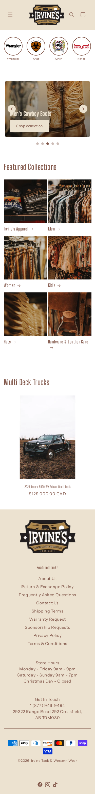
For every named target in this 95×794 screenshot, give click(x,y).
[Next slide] (83, 109)
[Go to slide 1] (37, 143)
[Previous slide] (12, 109)
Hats (7, 341)
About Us (47, 578)
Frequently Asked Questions (47, 594)
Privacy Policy (47, 635)
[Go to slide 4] (52, 143)
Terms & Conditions (47, 643)
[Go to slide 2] (42, 143)
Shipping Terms (47, 611)
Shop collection (29, 126)
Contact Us (47, 602)
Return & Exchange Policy (47, 586)
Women (9, 285)
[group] (13, 48)
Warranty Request (47, 619)
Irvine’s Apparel (16, 228)
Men (51, 228)
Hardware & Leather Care (68, 341)
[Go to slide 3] (47, 143)
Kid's (51, 285)
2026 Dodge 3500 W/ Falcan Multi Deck (48, 487)
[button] (10, 14)
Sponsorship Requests (47, 627)
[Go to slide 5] (57, 143)
